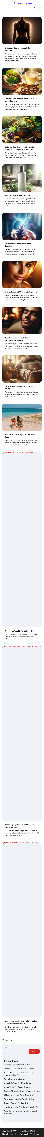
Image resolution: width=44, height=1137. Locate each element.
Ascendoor (14, 1134)
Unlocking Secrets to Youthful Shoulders (17, 1065)
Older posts (7, 1040)
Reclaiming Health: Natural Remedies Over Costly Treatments (21, 1022)
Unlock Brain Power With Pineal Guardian (18, 1083)
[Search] (40, 7)
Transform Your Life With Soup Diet (19, 631)
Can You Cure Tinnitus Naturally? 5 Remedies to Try (21, 1069)
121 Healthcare (22, 3)
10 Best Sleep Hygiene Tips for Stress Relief (18, 1095)
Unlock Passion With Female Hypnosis (21, 292)
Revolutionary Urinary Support (18, 195)
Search (7, 1047)
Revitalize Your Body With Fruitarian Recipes (19, 1099)
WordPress (34, 1134)
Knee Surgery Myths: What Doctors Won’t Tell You (21, 1107)
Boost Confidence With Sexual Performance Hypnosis (18, 339)
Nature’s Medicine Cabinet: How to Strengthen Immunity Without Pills (19, 148)
